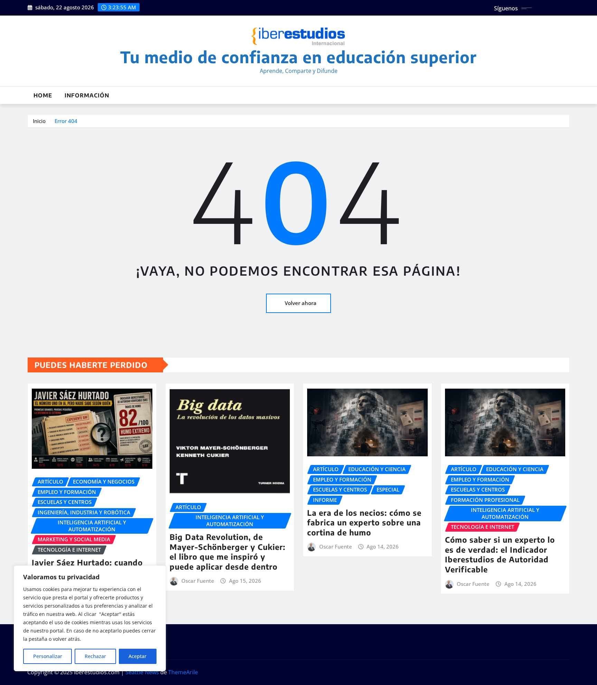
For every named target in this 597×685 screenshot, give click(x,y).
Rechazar (95, 656)
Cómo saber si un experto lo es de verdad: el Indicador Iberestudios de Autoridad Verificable (500, 554)
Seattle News (142, 672)
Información (87, 95)
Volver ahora (300, 302)
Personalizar (47, 656)
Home (43, 95)
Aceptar (137, 656)
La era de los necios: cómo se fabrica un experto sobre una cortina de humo (364, 522)
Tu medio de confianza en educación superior (298, 57)
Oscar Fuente (197, 580)
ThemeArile (183, 672)
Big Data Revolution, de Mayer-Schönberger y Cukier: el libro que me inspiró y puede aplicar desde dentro (227, 551)
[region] (90, 618)
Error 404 (66, 120)
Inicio (39, 120)
